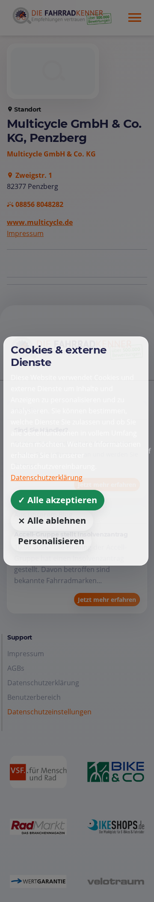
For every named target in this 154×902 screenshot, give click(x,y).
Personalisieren (51, 541)
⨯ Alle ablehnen (52, 520)
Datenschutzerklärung (47, 477)
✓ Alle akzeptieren (57, 500)
